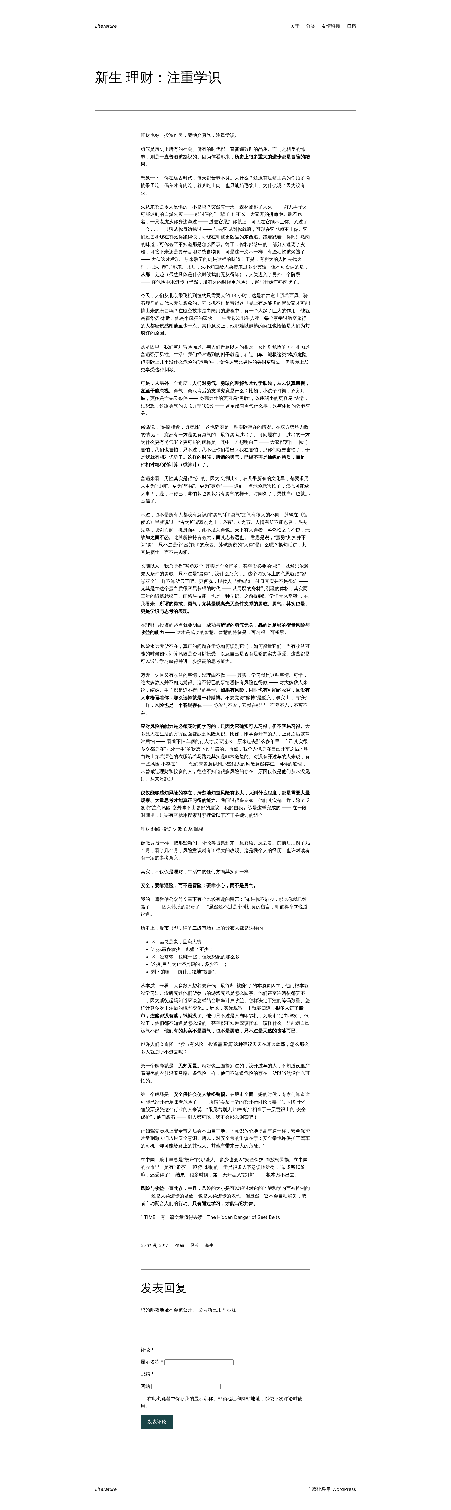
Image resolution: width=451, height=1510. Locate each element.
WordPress (344, 1489)
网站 (145, 1386)
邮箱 (147, 1374)
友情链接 (331, 26)
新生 (209, 1245)
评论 (147, 1349)
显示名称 (152, 1361)
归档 (351, 26)
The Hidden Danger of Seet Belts (243, 1217)
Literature (106, 26)
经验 (195, 1245)
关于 (295, 26)
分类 (310, 26)
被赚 (207, 971)
